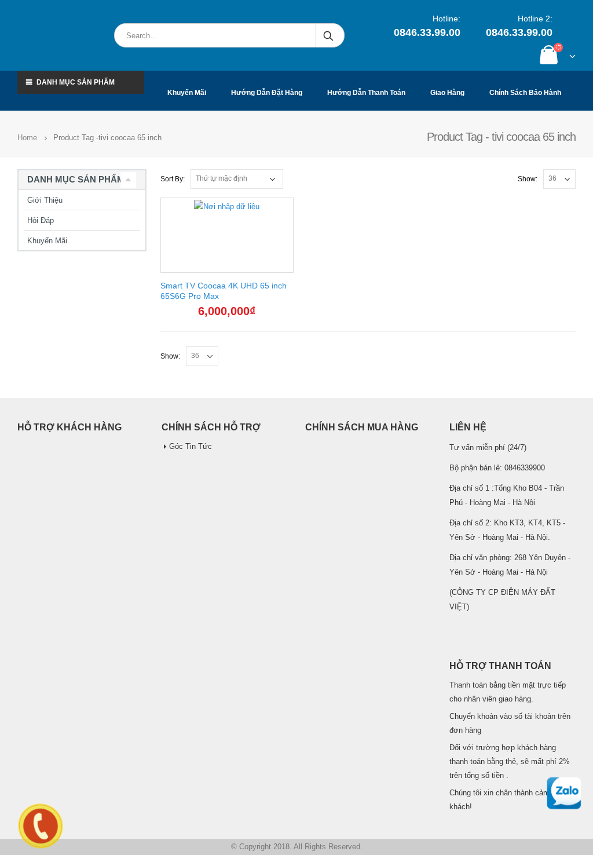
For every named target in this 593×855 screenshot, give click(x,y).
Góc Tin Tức (190, 447)
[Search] (329, 35)
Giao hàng (447, 93)
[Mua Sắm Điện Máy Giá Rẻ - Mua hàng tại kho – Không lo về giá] (60, 35)
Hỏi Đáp (40, 220)
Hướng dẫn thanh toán (366, 93)
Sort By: (172, 179)
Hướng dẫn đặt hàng (266, 93)
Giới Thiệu (45, 200)
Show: (527, 179)
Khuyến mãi (186, 93)
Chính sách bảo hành (525, 93)
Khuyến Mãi (47, 240)
